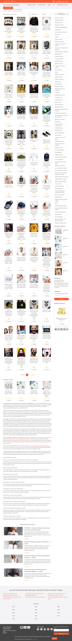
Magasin (4, 11)
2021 (13, 612)
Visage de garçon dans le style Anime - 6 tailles (46, 96)
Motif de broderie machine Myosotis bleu (34, 164)
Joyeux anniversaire (59, 58)
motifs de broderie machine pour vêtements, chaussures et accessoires (32, 437)
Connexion (7, 1)
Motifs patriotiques (59, 188)
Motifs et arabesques (59, 41)
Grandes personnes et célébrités (59, 144)
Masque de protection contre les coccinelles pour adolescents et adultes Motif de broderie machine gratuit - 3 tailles (46, 262)
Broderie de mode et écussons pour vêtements (61, 116)
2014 (36, 618)
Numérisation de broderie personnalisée (35, 597)
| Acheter (8, 36)
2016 (58, 615)
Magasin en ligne (32, 4)
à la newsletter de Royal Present (61, 293)
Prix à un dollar (58, 183)
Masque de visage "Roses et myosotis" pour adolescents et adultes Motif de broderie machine (46, 236)
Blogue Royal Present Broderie (10, 595)
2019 (58, 612)
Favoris (14, 1)
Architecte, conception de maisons (60, 44)
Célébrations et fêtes (59, 25)
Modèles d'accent (58, 54)
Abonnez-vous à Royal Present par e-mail (61, 627)
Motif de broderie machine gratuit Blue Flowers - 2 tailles (46, 337)
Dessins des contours (59, 186)
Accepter (54, 638)
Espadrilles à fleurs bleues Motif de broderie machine (46, 141)
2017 (36, 615)
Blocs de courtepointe (59, 194)
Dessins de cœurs (58, 147)
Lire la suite (26, 539)
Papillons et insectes (59, 79)
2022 (58, 609)
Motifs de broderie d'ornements (61, 176)
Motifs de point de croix (60, 95)
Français (56, 1)
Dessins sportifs (58, 214)
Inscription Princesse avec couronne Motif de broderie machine (21, 286)
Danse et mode (58, 102)
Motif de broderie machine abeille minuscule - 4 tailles (8, 96)
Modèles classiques (59, 86)
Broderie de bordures (59, 74)
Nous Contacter (8, 8)
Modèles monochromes (60, 165)
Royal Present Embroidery (11, 5)
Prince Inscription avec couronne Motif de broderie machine (34, 286)
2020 (36, 612)
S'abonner (61, 299)
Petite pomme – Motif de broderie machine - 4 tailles (34, 392)
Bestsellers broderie (59, 20)
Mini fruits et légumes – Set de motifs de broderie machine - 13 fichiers (47, 393)
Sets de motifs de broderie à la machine (61, 208)
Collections (57, 92)
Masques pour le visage (60, 119)
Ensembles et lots (58, 22)
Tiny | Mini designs (59, 216)
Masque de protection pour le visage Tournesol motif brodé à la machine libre (8, 312)
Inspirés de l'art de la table (60, 157)
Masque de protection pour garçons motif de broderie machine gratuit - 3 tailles (8, 260)
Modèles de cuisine (59, 154)
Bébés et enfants (58, 69)
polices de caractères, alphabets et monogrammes (19, 440)
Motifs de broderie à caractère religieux (61, 200)
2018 (13, 615)
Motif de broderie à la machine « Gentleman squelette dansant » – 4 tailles (8, 29)
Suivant (32, 374)
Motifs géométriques (59, 141)
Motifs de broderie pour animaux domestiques (60, 191)
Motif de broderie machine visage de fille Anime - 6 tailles (46, 28)
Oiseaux (56, 72)
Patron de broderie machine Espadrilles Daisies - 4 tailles (34, 117)
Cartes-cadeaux (58, 135)
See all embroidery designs (60, 205)
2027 (13, 606)
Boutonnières (58, 81)
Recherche (62, 13)
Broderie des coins (59, 99)
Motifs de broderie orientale (61, 179)
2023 (36, 609)
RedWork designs (58, 197)
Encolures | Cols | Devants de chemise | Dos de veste (61, 173)
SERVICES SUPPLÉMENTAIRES (61, 27)
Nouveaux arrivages (59, 17)
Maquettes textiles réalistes (60, 223)
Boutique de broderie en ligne (10, 593)
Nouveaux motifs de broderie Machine (35, 593)
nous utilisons (34, 639)
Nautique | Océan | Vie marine (61, 170)
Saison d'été (57, 34)
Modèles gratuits (58, 130)
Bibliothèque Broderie (31, 595)
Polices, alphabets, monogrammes (59, 125)
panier (67, 1)
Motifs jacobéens (58, 152)
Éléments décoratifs (59, 107)
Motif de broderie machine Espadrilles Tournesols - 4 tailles (8, 164)
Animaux (57, 36)
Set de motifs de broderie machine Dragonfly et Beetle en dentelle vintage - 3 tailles (34, 29)
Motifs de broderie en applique (61, 51)
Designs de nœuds (59, 77)
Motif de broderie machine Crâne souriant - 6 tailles (34, 235)
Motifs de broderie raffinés (60, 181)
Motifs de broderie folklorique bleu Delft (61, 110)
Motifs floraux (58, 121)
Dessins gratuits (41, 4)
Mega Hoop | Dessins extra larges (60, 162)
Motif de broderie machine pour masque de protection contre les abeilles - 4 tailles (21, 236)
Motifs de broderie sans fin (60, 113)
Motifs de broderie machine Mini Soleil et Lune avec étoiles (21, 117)
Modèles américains (59, 56)
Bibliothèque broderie (62, 4)
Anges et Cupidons (59, 39)
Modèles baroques (59, 61)
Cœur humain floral (10, 447)
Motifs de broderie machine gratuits (56, 593)
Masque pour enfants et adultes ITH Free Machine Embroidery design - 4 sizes (8, 361)
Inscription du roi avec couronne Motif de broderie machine (21, 259)
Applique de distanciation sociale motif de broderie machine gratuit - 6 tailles (21, 312)
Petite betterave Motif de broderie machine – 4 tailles (8, 392)
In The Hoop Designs (59, 150)
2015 (13, 618)
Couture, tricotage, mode (60, 212)
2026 (36, 606)
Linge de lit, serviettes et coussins (60, 66)
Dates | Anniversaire (59, 104)
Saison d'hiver (58, 29)
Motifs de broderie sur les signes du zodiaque (60, 219)
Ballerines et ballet (59, 63)
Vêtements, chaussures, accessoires (60, 89)
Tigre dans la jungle (20, 447)
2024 (13, 609)
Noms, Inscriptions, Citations (61, 168)
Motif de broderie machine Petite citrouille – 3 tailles (21, 392)
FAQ (54, 4)
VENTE (56, 203)
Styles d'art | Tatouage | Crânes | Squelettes (61, 48)
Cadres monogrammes (60, 132)
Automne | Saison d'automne (61, 32)
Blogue (49, 4)
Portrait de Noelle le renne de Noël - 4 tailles (34, 73)
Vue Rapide (8, 22)
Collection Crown (58, 97)
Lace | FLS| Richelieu (59, 159)
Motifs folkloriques (59, 128)
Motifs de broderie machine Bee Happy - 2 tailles (21, 96)
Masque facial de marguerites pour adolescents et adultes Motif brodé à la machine (46, 118)
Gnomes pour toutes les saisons (60, 138)
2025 (58, 606)
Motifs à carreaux (58, 84)
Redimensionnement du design (55, 595)
